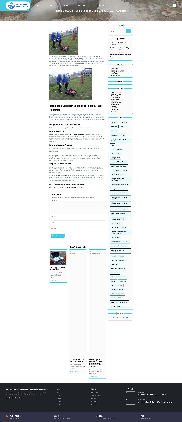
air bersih (114, 122)
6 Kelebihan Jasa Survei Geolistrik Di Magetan (120, 48)
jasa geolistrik (115, 68)
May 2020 (114, 108)
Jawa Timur (114, 264)
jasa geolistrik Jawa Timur (119, 193)
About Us (59, 392)
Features (93, 405)
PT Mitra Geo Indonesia (118, 277)
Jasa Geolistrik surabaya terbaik (118, 214)
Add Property (94, 392)
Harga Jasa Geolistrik (117, 135)
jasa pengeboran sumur (118, 227)
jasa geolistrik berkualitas (119, 170)
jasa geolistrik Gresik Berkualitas (117, 179)
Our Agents (94, 401)
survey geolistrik (116, 298)
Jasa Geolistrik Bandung (118, 166)
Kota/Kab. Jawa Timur (118, 268)
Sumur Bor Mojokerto (117, 294)
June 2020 (114, 106)
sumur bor (123, 281)
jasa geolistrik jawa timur (118, 72)
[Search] (128, 31)
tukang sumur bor (116, 306)
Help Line (93, 398)
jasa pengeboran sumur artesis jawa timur (118, 232)
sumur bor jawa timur (117, 289)
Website (53, 229)
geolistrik (114, 131)
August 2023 (115, 99)
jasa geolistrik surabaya (118, 209)
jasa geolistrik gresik (117, 174)
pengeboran (115, 273)
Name (53, 216)
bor (122, 127)
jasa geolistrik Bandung (77, 135)
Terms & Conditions (96, 395)
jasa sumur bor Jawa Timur (119, 242)
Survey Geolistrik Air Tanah (119, 302)
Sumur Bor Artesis (116, 285)
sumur (113, 281)
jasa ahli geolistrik (116, 149)
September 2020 (116, 103)
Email (53, 222)
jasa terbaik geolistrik (117, 260)
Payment (59, 401)
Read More (55, 281)
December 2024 (116, 92)
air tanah (114, 127)
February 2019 (115, 109)
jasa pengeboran (116, 223)
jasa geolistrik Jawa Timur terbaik (119, 204)
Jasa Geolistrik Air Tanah (118, 162)
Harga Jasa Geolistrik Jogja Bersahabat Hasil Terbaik (66, 187)
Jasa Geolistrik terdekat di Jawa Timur (119, 43)
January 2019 (115, 111)
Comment (54, 200)
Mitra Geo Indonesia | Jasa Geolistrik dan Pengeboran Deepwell (27, 389)
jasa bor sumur (115, 153)
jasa (112, 145)
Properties (59, 395)
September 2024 (116, 97)
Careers (59, 398)
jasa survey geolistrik (117, 256)
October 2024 (115, 96)
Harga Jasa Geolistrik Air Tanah (118, 140)
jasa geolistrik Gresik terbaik (119, 184)
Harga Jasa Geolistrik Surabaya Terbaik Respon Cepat (66, 184)
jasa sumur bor (115, 73)
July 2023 (114, 101)
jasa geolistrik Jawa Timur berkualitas (119, 198)
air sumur (124, 122)
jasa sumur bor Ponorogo (119, 246)
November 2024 (116, 94)
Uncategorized (115, 75)
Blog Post (59, 405)
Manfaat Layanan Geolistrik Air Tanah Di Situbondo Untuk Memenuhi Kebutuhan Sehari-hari (120, 54)
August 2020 (115, 104)
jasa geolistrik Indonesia (118, 70)
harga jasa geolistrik (59, 175)
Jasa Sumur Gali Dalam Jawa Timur (118, 251)
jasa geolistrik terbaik (117, 219)
